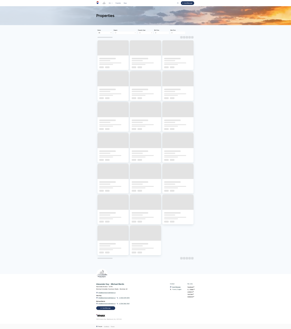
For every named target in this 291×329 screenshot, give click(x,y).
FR (177, 3)
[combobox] (124, 33)
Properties (118, 3)
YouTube (190, 294)
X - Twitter (190, 289)
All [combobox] (99, 33)
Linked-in (190, 292)
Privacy (113, 326)
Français (100, 326)
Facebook (190, 287)
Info (110, 3)
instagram (190, 296)
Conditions (106, 326)
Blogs (125, 3)
